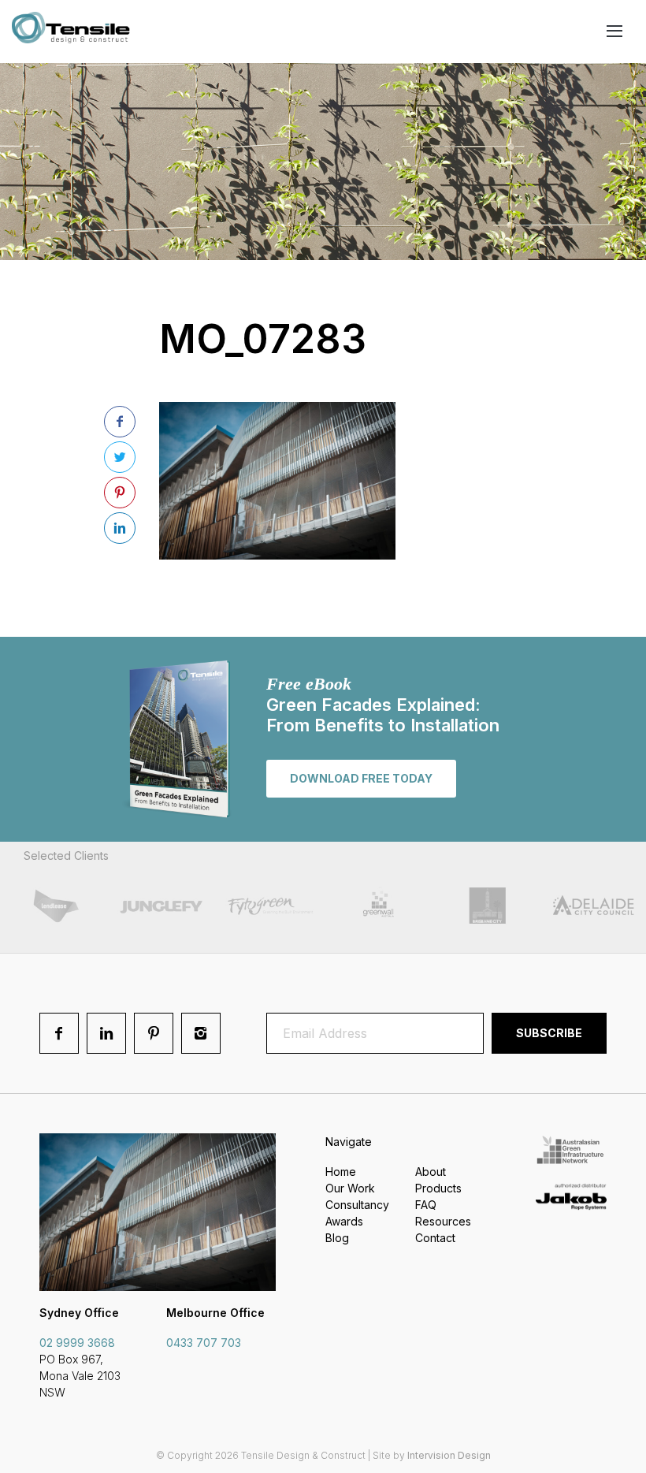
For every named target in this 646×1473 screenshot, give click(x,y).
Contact (435, 1237)
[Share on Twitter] (120, 457)
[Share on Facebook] (120, 421)
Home (340, 1171)
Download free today (361, 778)
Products (438, 1188)
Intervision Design (449, 1455)
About (430, 1171)
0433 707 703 (203, 1342)
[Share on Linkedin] (120, 528)
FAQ (425, 1204)
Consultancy (357, 1204)
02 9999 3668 (77, 1342)
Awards (344, 1221)
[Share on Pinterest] (120, 492)
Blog (337, 1237)
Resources (443, 1221)
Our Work (350, 1188)
